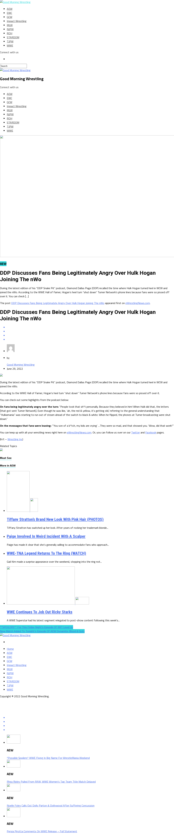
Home (10, 649)
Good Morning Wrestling (21, 365)
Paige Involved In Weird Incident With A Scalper (46, 536)
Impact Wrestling (17, 21)
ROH (9, 33)
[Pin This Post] (90, 335)
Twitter (135, 432)
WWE (10, 45)
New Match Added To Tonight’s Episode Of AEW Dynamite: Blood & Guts (42, 631)
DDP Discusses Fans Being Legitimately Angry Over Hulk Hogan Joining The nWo (57, 303)
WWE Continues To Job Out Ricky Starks (39, 612)
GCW (9, 17)
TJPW (10, 41)
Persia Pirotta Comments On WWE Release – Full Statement (42, 831)
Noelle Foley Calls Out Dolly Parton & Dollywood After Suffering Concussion (50, 805)
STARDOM (13, 37)
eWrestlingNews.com (137, 303)
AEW (9, 9)
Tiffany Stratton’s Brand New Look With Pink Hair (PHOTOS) (55, 519)
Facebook (150, 432)
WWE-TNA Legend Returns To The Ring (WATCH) (46, 553)
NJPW (10, 29)
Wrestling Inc (14, 439)
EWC (9, 13)
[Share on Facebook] (90, 327)
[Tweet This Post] (90, 331)
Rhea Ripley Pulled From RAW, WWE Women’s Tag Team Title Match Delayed (51, 782)
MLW (10, 25)
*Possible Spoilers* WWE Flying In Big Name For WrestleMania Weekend (48, 758)
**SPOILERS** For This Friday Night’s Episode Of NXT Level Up (36, 627)
